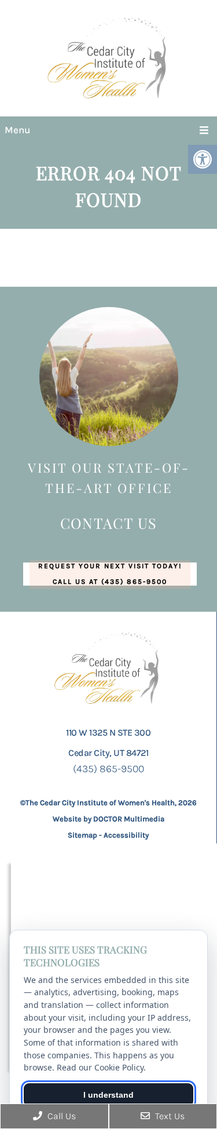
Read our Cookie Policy (100, 1067)
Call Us (60, 1115)
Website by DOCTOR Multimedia (108, 818)
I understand (108, 1094)
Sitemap (82, 835)
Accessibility (126, 835)
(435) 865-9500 (108, 768)
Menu (17, 130)
